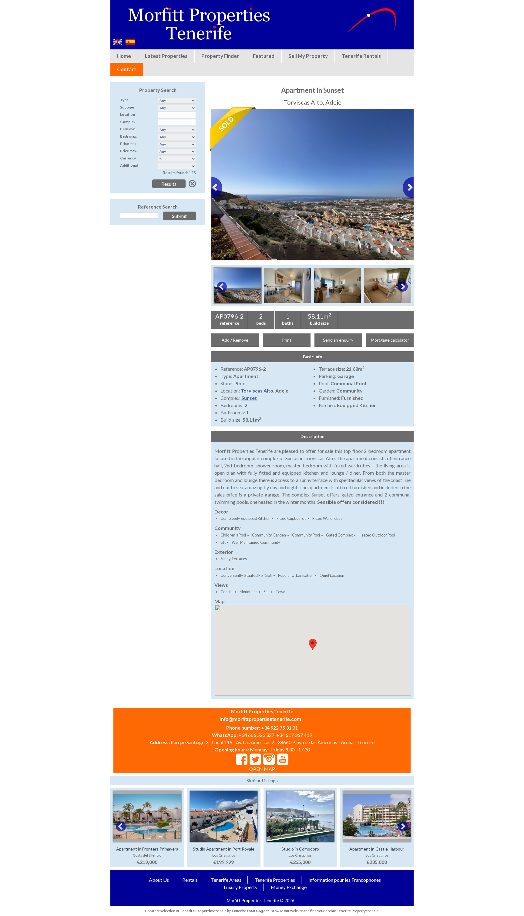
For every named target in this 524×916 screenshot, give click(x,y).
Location (127, 114)
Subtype (127, 107)
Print (286, 340)
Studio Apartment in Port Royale (223, 848)
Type (124, 100)
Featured (263, 56)
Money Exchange (289, 887)
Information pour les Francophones (344, 880)
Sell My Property (308, 56)
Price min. (128, 143)
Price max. (128, 151)
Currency (128, 158)
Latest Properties (166, 56)
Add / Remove (235, 340)
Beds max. (128, 136)
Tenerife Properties (275, 880)
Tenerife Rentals (361, 56)
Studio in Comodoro (300, 848)
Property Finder (220, 56)
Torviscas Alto (257, 390)
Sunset (249, 398)
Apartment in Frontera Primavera (147, 848)
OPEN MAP (262, 769)
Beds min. (128, 129)
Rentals (190, 880)
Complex (127, 121)
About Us (159, 880)
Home (124, 56)
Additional (129, 165)
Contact (126, 69)
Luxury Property (240, 887)
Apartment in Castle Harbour (376, 848)
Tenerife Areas (226, 880)
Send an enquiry (338, 340)
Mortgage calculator (390, 340)
